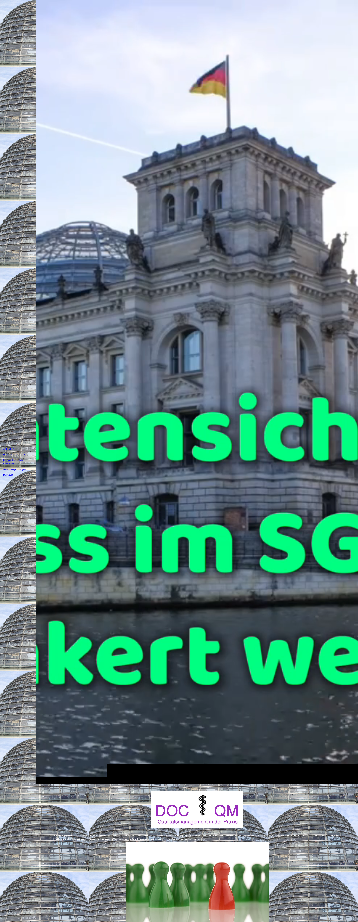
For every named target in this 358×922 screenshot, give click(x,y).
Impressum (8, 475)
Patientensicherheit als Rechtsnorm (13, 462)
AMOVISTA (9, 449)
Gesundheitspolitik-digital (14, 469)
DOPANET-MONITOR (14, 454)
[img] (197, 392)
